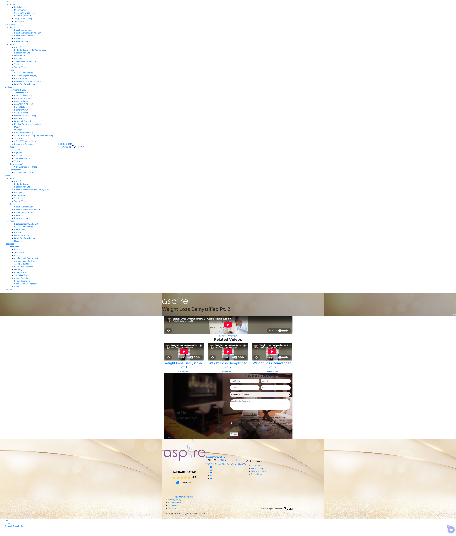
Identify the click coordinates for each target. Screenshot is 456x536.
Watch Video (184, 371)
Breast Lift (19, 38)
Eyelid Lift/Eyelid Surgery (25, 75)
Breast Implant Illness (23, 35)
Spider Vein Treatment (24, 144)
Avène (17, 150)
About (7, 1)
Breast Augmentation (23, 30)
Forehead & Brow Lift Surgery (27, 81)
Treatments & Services (20, 90)
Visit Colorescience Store (25, 167)
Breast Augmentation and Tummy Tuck (31, 189)
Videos (17, 286)
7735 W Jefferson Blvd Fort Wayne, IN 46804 (225, 464)
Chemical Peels (21, 101)
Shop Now (79, 146)
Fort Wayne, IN (64, 147)
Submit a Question (22, 15)
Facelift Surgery (21, 78)
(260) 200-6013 (65, 144)
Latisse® (18, 155)
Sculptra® (18, 138)
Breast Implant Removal (25, 212)
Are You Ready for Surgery (26, 261)
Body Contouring (22, 184)
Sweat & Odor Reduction (25, 61)
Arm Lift (17, 47)
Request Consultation (171, 314)
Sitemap (172, 508)
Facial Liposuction (22, 235)
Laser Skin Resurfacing (24, 84)
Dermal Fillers (20, 107)
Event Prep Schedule (23, 266)
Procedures (10, 24)
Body (12, 44)
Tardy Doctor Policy (23, 18)
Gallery (8, 175)
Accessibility (174, 505)
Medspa (8, 87)
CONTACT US (171, 437)
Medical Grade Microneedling (27, 124)
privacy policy (263, 428)
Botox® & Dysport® (23, 95)
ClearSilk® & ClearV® (23, 104)
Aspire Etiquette (21, 264)
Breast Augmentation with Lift (27, 33)
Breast (12, 27)
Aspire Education (22, 278)
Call (6, 520)
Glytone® (18, 152)
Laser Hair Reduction (23, 121)
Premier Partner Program (25, 284)
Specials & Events (22, 158)
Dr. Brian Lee (20, 7)
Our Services (256, 465)
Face (12, 70)
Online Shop (256, 474)
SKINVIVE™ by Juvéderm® (26, 141)
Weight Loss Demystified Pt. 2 (228, 365)
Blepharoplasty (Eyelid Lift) (26, 224)
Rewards (18, 249)
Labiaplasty (19, 58)
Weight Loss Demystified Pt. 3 (272, 365)
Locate (8, 523)
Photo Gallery (257, 468)
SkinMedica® (15, 169)
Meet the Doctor (258, 471)
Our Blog (18, 269)
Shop (12, 147)
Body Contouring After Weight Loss (30, 50)
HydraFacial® (20, 118)
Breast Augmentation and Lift (27, 209)
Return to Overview (228, 336)
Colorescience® (17, 164)
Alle (16, 255)
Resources (9, 244)
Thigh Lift (18, 64)
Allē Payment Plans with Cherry (28, 258)
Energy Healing (21, 112)
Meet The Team (21, 10)
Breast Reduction (22, 41)
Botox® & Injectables (23, 73)
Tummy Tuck (20, 67)
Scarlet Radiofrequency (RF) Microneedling (33, 135)
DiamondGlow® (21, 110)
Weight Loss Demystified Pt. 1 (183, 365)
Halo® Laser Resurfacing (25, 115)
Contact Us (10, 289)
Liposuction (19, 55)
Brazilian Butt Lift (22, 53)
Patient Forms (20, 272)
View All (17, 161)
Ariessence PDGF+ (22, 92)
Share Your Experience (24, 13)
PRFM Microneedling (23, 132)
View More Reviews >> (184, 497)
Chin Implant (20, 229)
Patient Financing (22, 281)
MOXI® (17, 127)
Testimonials (19, 21)
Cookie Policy (174, 502)
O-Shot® (18, 130)
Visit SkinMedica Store (24, 172)
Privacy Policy (174, 499)
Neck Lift (18, 241)
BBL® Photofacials (22, 98)
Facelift (17, 232)
